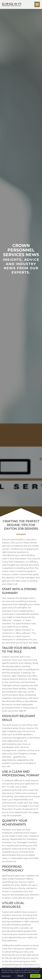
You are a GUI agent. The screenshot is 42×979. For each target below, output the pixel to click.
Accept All (35, 976)
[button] (37, 4)
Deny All (20, 976)
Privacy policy (6, 976)
